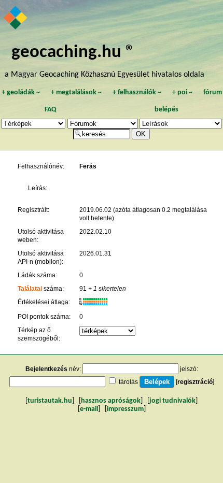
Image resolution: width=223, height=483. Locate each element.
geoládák (21, 92)
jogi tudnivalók (172, 400)
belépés (166, 109)
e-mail (89, 409)
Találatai (30, 288)
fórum (212, 92)
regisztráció (195, 382)
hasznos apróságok (111, 400)
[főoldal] (16, 18)
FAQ (51, 109)
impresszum (125, 409)
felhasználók (137, 92)
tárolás (128, 382)
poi (182, 92)
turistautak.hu (49, 400)
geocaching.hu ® (73, 53)
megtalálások (76, 92)
